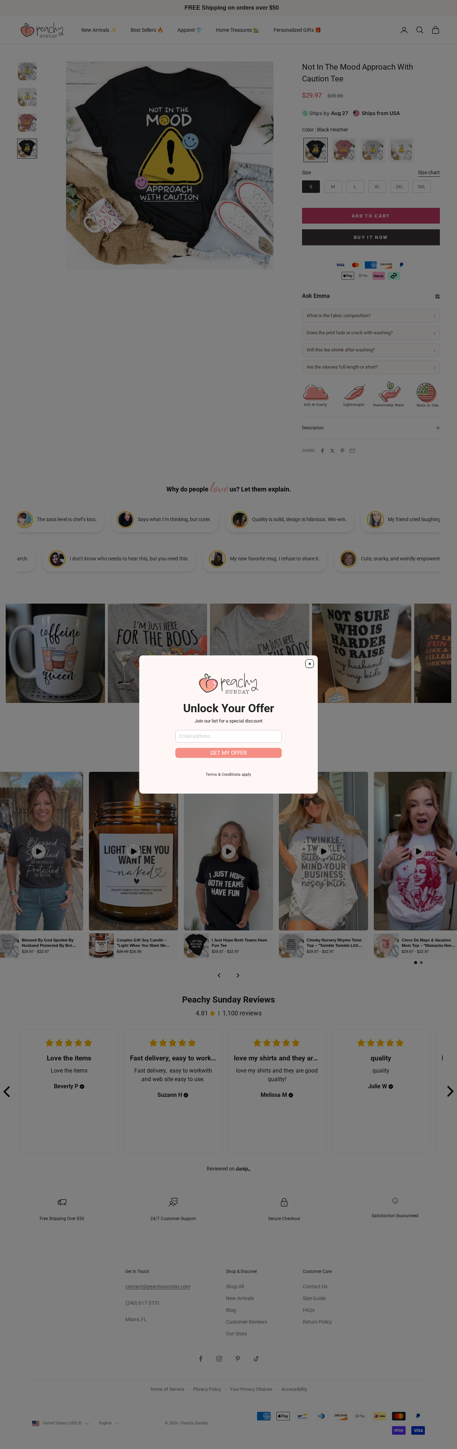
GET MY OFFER (228, 753)
